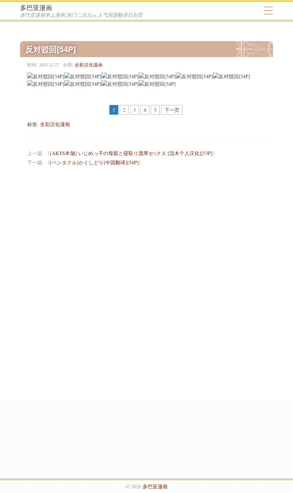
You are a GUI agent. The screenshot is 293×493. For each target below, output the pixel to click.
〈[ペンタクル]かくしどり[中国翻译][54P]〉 (94, 162)
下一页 (171, 109)
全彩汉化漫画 (89, 64)
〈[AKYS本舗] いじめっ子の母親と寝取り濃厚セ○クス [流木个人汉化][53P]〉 (131, 153)
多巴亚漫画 (36, 7)
